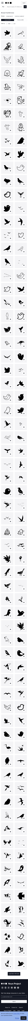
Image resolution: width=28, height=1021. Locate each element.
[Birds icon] (7, 141)
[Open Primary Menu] (2, 3)
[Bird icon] (7, 33)
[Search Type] (3, 6)
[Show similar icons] (10, 35)
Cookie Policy (16, 1013)
